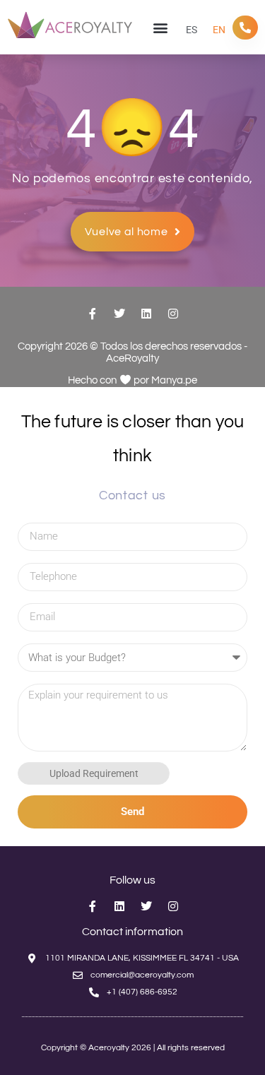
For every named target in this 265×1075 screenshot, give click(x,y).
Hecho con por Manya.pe (132, 380)
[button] (160, 27)
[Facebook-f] (92, 313)
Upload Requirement (94, 773)
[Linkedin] (146, 313)
